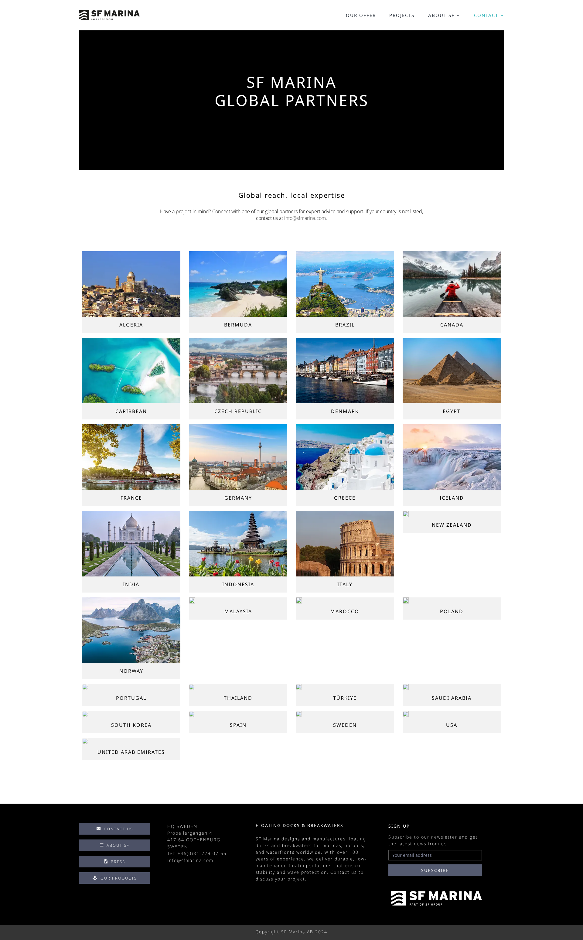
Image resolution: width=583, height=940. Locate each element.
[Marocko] (299, 599)
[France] (131, 426)
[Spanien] (192, 713)
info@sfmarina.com (305, 218)
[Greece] (345, 426)
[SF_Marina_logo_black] (109, 12)
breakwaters (297, 845)
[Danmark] (345, 340)
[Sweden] (299, 713)
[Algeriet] (131, 253)
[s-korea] (85, 713)
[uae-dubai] (85, 740)
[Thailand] (192, 686)
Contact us (343, 872)
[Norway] (131, 599)
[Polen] (406, 599)
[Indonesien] (238, 513)
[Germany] (238, 426)
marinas (331, 845)
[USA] (406, 713)
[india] (131, 513)
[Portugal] (85, 686)
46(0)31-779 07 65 (204, 853)
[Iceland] (452, 426)
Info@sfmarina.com (190, 860)
